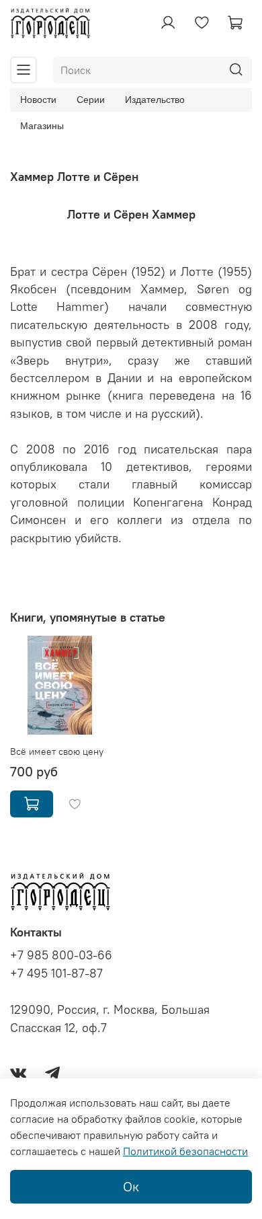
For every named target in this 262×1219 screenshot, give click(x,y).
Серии (91, 99)
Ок (131, 1186)
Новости (38, 99)
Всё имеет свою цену (56, 751)
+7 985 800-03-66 (61, 955)
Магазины (42, 125)
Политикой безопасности (185, 1151)
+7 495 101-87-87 (56, 973)
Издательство (155, 99)
